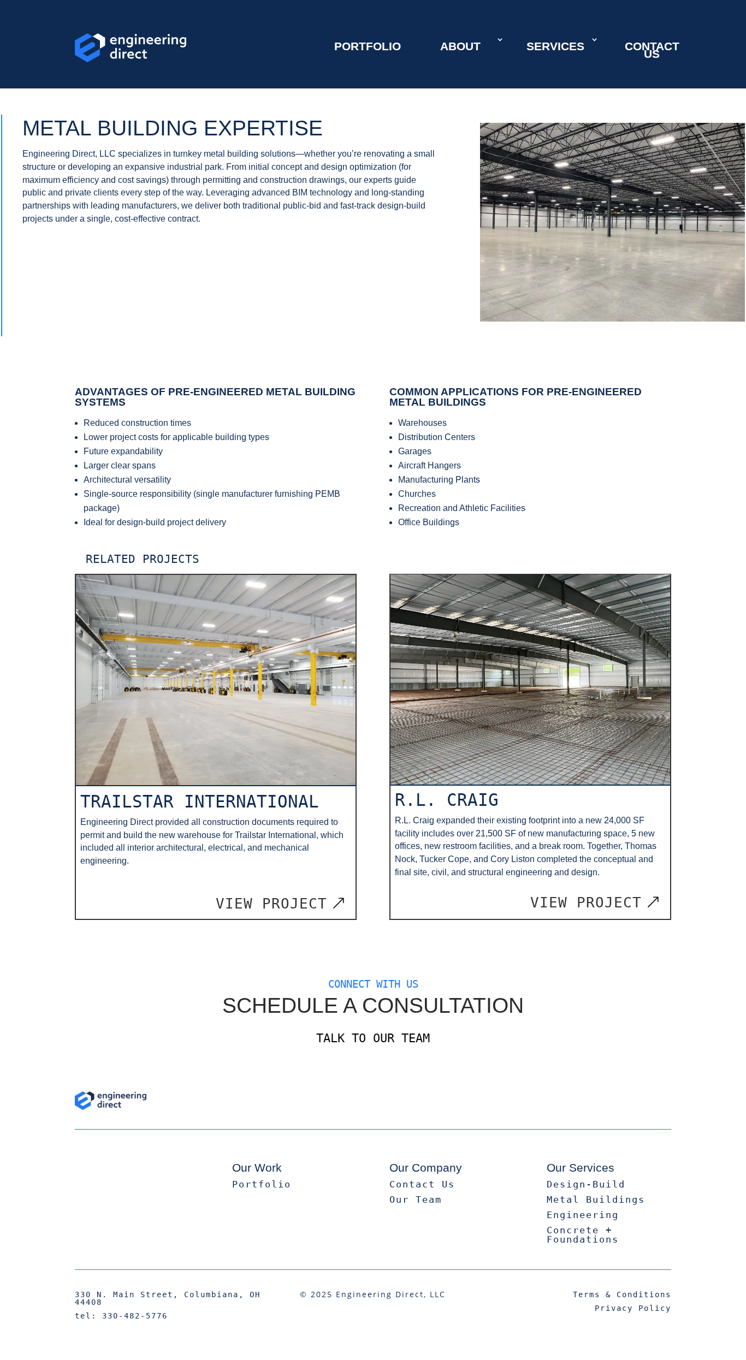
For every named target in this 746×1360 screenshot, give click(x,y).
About (460, 46)
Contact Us (652, 50)
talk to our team (373, 1038)
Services (555, 46)
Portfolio (367, 46)
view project (271, 903)
